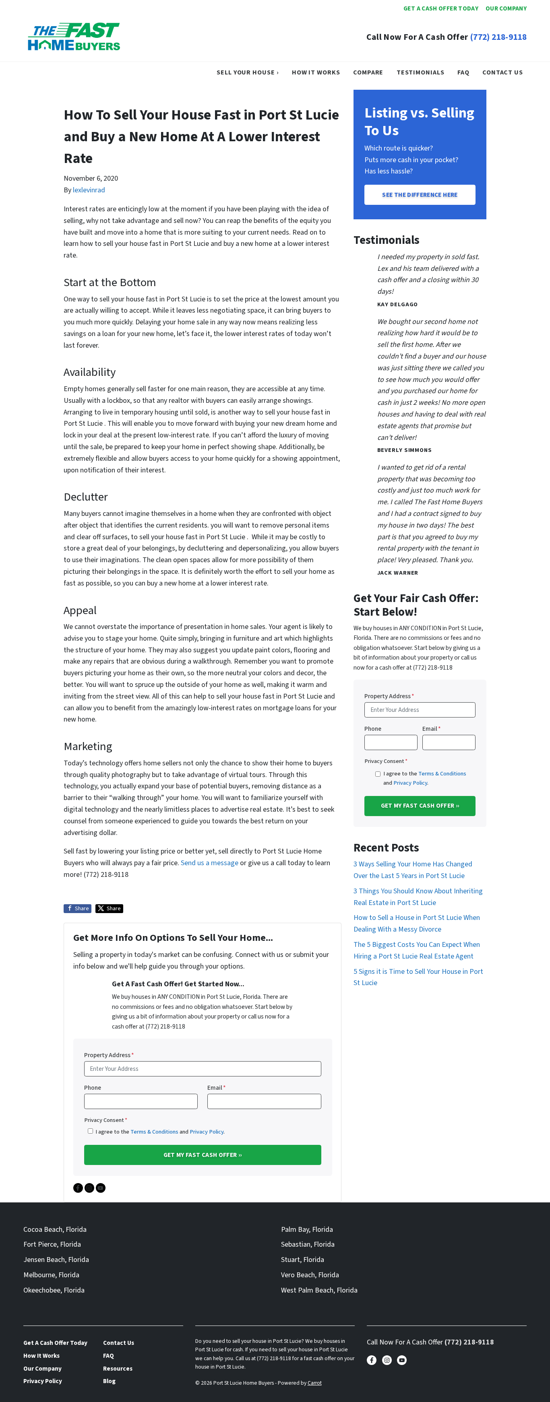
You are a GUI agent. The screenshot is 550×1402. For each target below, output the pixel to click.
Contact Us (502, 72)
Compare (368, 72)
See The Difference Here (419, 194)
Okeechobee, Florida (54, 1290)
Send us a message (209, 863)
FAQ (463, 72)
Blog (109, 1381)
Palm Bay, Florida (307, 1230)
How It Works (316, 72)
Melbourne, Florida (51, 1275)
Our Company (506, 8)
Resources (117, 1368)
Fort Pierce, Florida (52, 1244)
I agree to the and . (160, 1132)
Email (216, 1087)
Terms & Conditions (154, 1132)
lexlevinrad (89, 190)
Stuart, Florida (302, 1260)
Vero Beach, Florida (310, 1275)
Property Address (109, 1055)
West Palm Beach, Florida (319, 1290)
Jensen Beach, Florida (56, 1260)
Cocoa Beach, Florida (55, 1230)
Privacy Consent (105, 1120)
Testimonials (421, 72)
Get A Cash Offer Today (440, 8)
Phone (92, 1087)
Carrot (315, 1383)
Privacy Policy (206, 1132)
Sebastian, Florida (308, 1244)
